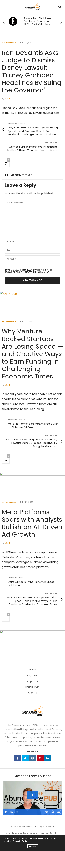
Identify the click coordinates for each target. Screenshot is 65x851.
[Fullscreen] (59, 812)
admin (8, 98)
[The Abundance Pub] (32, 6)
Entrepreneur (9, 43)
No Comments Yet (21, 175)
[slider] (29, 812)
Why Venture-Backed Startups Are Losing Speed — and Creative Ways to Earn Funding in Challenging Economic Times (32, 354)
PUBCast (32, 693)
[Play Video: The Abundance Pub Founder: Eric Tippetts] (32, 795)
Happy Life (32, 681)
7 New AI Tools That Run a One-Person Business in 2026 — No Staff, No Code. (37, 21)
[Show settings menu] (52, 812)
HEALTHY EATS (32, 687)
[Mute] (46, 812)
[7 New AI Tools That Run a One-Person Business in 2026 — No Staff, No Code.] (13, 21)
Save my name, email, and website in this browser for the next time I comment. (28, 271)
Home (32, 669)
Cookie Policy (21, 841)
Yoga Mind (32, 675)
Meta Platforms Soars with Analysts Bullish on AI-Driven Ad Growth (32, 523)
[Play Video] (6, 812)
